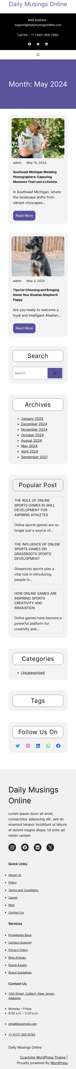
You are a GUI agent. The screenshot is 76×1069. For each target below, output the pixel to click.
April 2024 (29, 451)
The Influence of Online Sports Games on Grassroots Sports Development (37, 551)
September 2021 (34, 457)
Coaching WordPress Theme (42, 1057)
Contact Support (19, 942)
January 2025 (32, 418)
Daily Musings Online (38, 4)
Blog (11, 905)
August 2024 (31, 440)
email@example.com (22, 1024)
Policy (12, 882)
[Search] (55, 373)
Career (13, 897)
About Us (14, 875)
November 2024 (34, 429)
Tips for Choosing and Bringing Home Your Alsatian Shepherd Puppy (36, 294)
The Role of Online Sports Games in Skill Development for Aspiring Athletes (34, 507)
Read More (25, 217)
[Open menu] (38, 54)
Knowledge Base (19, 935)
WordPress (59, 1063)
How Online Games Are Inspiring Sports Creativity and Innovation (35, 600)
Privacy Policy (18, 950)
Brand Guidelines (20, 972)
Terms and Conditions (23, 890)
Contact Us (16, 912)
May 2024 (29, 446)
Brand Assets (17, 965)
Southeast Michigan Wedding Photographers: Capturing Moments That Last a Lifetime (35, 177)
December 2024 (34, 424)
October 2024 (32, 435)
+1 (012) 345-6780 (21, 1034)
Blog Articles (17, 957)
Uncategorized (33, 672)
